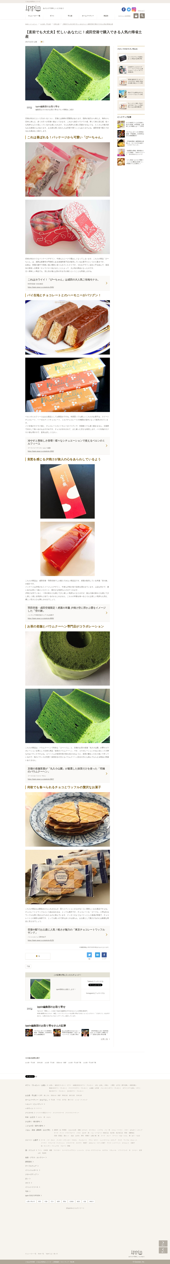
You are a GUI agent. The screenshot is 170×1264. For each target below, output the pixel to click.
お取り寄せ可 (31, 1201)
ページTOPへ (163, 1258)
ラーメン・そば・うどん (119, 1135)
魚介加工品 (119, 1133)
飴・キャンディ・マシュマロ (50, 1146)
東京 (39, 1201)
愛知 (64, 1201)
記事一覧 (104, 1039)
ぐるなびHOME (30, 1262)
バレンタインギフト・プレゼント (111, 1088)
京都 (46, 1201)
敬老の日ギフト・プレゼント (58, 1088)
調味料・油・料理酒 (60, 1130)
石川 (52, 1201)
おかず (84, 1133)
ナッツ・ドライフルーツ (67, 1133)
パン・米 (107, 1130)
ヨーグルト (92, 1130)
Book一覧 (41, 1253)
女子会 (64, 1099)
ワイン (40, 1150)
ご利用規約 (55, 1262)
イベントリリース (31, 1187)
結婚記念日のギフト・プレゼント (83, 1085)
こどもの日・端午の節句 (34, 1126)
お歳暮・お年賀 (94, 1088)
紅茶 (140, 1150)
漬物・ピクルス (82, 1130)
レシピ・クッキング (81, 1099)
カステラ (79, 1143)
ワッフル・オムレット (130, 1140)
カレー (109, 1135)
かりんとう (125, 1143)
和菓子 (85, 1143)
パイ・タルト (51, 1140)
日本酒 (46, 1150)
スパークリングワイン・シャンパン (73, 1150)
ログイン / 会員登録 (124, 16)
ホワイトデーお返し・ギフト (132, 1088)
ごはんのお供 (72, 1130)
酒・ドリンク (30, 1150)
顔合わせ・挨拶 (61, 1062)
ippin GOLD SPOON (32, 1195)
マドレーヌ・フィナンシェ (56, 1143)
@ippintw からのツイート (75, 1208)
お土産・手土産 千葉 (74, 1062)
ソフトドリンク (122, 1150)
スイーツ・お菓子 (31, 1140)
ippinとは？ (141, 10)
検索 (142, 15)
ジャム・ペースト (117, 1130)
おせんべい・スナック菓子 (97, 1143)
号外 (26, 1191)
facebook (124, 9)
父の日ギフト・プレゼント (75, 1091)
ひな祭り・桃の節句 (32, 1121)
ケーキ (43, 1140)
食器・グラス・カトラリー (35, 1157)
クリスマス (29, 1113)
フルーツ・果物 (65, 1146)
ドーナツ (44, 1143)
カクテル (105, 1150)
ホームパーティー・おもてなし (36, 1100)
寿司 (82, 1135)
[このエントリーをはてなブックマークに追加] (97, 954)
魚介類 (112, 1133)
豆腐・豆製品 (58, 1135)
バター (126, 1130)
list (89, 958)
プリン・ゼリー (93, 1140)
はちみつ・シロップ (136, 1130)
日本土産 (40, 1062)
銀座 (78, 1201)
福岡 (58, 1201)
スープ (103, 1135)
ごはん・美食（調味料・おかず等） (38, 1130)
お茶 (39, 1153)
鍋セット (66, 1135)
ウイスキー (57, 1150)
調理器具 (28, 1162)
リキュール (112, 1150)
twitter (129, 9)
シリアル (100, 1130)
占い (26, 1179)
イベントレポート (31, 1170)
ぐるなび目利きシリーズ (43, 1262)
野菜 (125, 1133)
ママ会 (59, 1099)
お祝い (51, 1085)
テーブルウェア (31, 1166)
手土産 (53, 1099)
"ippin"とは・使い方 (52, 1253)
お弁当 (77, 1135)
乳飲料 (44, 1153)
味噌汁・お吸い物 (90, 1135)
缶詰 (72, 1135)
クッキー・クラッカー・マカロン (67, 1140)
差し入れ (46, 1095)
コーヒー (135, 1150)
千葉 (28, 966)
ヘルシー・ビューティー (34, 1104)
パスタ (78, 1133)
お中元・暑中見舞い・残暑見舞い (126, 1085)
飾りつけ (70, 1099)
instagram (134, 9)
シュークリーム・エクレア (108, 1140)
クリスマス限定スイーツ (43, 1112)
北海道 (71, 1201)
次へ (163, 1243)
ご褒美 (112, 1085)
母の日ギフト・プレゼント (57, 1091)
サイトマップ (64, 1262)
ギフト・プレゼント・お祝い (35, 1085)
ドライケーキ (70, 1143)
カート (136, 15)
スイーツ (39, 1108)
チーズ (56, 1133)
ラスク (120, 1140)
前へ (163, 1250)
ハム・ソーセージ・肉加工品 (100, 1133)
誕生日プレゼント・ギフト (63, 1085)
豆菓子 (133, 1143)
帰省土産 (65, 1095)
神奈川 (91, 1201)
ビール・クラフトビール (93, 1150)
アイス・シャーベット (114, 1143)
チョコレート (83, 1140)
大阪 (84, 1201)
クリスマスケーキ (58, 1112)
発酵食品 (131, 1133)
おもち (49, 1117)
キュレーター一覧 (30, 1253)
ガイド (27, 1183)
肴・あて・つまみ (134, 1135)
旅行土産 (72, 1095)
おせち (40, 1117)
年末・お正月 (30, 1117)
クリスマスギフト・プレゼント (78, 1088)
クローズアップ (31, 1174)
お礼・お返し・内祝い (102, 1085)
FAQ (71, 1262)
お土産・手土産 (30, 1062)
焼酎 (50, 1150)
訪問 (40, 1095)
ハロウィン (29, 1108)
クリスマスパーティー (72, 1112)
